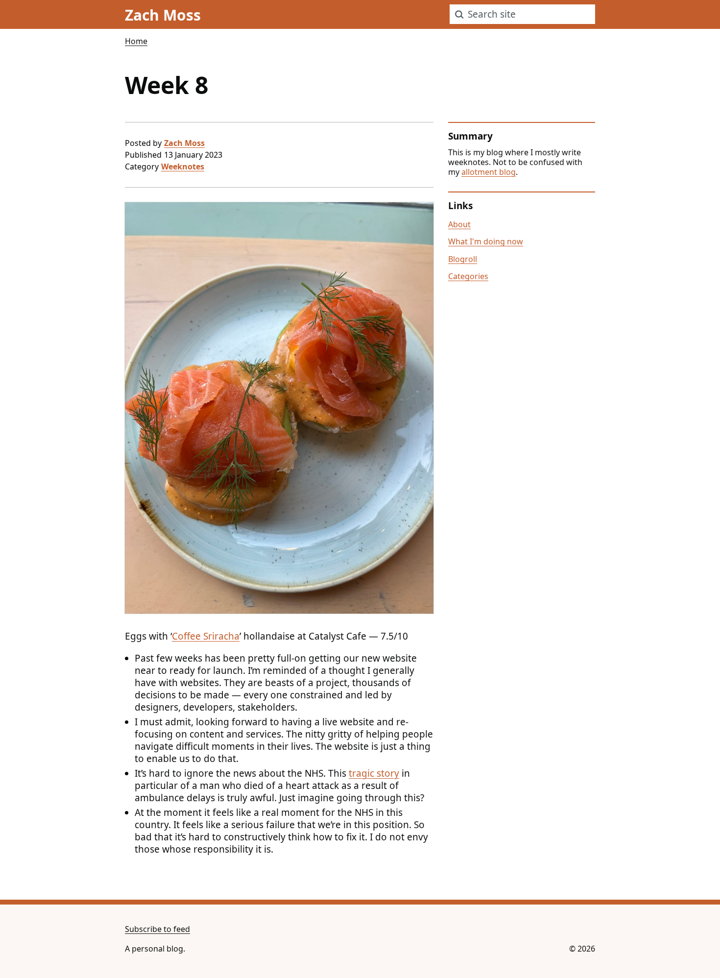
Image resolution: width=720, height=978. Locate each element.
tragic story (374, 773)
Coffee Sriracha (206, 636)
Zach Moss (184, 143)
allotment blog (488, 172)
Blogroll (462, 259)
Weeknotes (182, 166)
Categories (468, 276)
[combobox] (522, 14)
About (459, 224)
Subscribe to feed (157, 929)
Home (136, 41)
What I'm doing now (485, 241)
